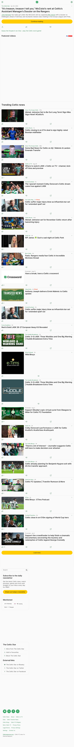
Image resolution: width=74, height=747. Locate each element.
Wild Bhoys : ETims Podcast (37, 500)
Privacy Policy (16, 725)
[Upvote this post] (26, 26)
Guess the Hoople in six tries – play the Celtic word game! (21, 31)
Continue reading (37, 21)
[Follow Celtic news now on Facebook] (13, 711)
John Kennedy (6, 15)
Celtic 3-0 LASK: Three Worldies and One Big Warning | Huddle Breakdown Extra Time (48, 338)
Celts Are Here (29, 479)
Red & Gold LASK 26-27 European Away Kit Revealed (25, 327)
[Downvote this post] (50, 26)
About (12, 717)
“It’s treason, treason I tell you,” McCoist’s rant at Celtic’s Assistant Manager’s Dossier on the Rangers (32, 10)
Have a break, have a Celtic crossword (42, 273)
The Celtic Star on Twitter (15, 668)
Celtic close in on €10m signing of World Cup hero (47, 517)
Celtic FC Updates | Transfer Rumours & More (45, 482)
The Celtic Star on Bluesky (15, 664)
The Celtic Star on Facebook (16, 671)
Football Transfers (30, 515)
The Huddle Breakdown (31, 334)
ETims (27, 497)
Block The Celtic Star (13, 656)
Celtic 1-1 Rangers (9, 607)
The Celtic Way (29, 199)
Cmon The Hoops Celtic (31, 110)
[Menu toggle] (2, 2)
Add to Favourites (12, 652)
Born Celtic (28, 253)
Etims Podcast (29, 352)
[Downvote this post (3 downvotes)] (26, 421)
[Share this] (2, 26)
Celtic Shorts (28, 128)
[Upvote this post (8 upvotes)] (2, 285)
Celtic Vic (27, 235)
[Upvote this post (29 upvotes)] (2, 547)
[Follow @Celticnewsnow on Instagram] (17, 711)
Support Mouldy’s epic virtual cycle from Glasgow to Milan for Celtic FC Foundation (48, 411)
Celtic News (6, 717)
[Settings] (72, 2)
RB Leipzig (51, 15)
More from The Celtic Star (15, 649)
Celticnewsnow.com (8, 734)
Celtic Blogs (6, 722)
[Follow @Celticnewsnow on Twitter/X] (9, 711)
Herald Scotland (29, 181)
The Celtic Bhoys (29, 443)
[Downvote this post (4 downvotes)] (26, 547)
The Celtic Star (6, 6)
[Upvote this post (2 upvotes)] (2, 177)
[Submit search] (26, 570)
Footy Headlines (6, 325)
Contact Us (12, 730)
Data (4, 719)
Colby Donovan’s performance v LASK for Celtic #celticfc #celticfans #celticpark (46, 429)
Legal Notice (6, 727)
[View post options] (71, 110)
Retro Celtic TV (7, 725)
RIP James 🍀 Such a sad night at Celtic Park (44, 238)
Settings (5, 730)
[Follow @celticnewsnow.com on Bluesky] (4, 711)
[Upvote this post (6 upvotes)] (2, 421)
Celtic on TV (28, 164)
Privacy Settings (15, 727)
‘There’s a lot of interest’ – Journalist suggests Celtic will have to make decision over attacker (48, 447)
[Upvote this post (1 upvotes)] (2, 249)
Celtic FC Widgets (16, 722)
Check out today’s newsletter (15, 592)
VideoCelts (28, 289)
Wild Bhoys (30, 354)
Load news (37, 552)
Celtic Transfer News (12, 719)
